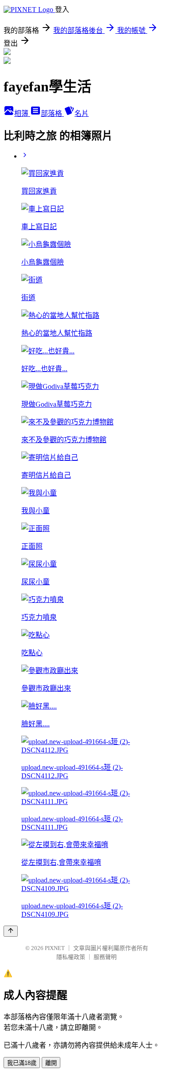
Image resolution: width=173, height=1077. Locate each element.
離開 (51, 1063)
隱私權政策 (70, 957)
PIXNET (55, 948)
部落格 (52, 113)
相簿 (22, 113)
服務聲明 (105, 957)
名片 (82, 113)
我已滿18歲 (21, 1063)
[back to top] (11, 931)
